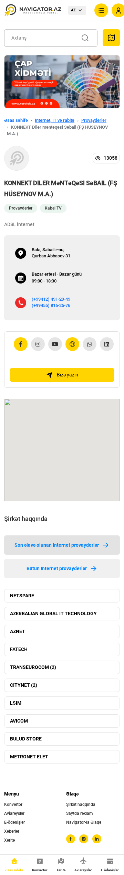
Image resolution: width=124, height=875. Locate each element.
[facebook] (70, 838)
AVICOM (19, 721)
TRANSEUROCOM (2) (33, 667)
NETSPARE (22, 595)
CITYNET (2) (23, 685)
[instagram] (83, 838)
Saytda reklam (79, 813)
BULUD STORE (26, 738)
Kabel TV (53, 208)
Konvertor (13, 804)
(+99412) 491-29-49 (51, 299)
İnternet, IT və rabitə (54, 120)
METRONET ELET (29, 756)
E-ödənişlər (14, 822)
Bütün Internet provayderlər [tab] (57, 568)
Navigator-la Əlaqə (83, 822)
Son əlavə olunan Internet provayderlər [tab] (56, 545)
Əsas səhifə (16, 120)
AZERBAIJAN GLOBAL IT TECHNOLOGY (53, 613)
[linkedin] (96, 838)
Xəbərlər (11, 831)
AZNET (17, 631)
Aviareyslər (14, 813)
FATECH (19, 649)
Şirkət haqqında (80, 804)
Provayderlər (93, 120)
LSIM (15, 703)
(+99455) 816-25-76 (51, 305)
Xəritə (9, 840)
